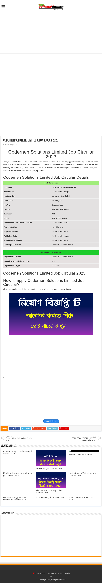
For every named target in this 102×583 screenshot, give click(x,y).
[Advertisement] (51, 32)
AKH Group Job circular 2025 (49, 468)
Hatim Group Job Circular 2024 (50, 497)
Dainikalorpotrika (63, 573)
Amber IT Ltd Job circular (80, 455)
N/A (53, 261)
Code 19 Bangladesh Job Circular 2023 (19, 438)
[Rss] (51, 576)
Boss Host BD (40, 573)
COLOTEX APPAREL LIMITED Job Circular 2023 (84, 438)
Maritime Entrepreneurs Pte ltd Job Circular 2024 (17, 474)
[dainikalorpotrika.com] (51, 6)
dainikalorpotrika (11, 144)
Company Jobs (57, 205)
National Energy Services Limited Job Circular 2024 (14, 498)
